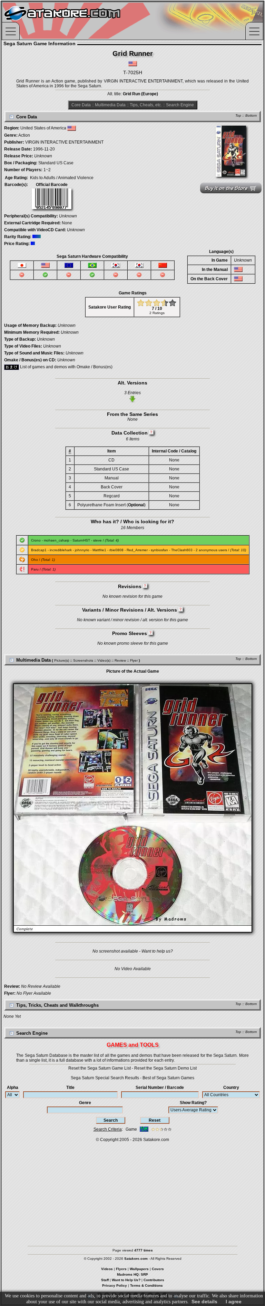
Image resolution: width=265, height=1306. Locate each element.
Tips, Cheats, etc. (146, 105)
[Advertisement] (132, 1190)
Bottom (251, 115)
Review (120, 660)
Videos (107, 1269)
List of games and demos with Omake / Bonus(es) (65, 366)
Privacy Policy (114, 1285)
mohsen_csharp (56, 540)
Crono (36, 540)
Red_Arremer (137, 550)
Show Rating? (193, 1102)
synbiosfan (159, 550)
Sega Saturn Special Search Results (105, 1077)
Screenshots (83, 660)
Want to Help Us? (126, 1280)
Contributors (154, 1280)
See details (204, 1301)
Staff (105, 1280)
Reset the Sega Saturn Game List (99, 1068)
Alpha (12, 1087)
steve (97, 540)
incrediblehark (61, 550)
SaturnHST (81, 540)
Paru (35, 569)
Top (238, 115)
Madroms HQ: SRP (132, 1274)
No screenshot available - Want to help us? (132, 951)
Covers (158, 1269)
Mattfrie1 (99, 550)
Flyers (121, 1269)
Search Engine (180, 105)
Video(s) (103, 660)
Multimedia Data (110, 105)
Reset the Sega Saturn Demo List (165, 1068)
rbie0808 (116, 550)
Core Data (81, 105)
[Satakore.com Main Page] (78, 21)
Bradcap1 (39, 550)
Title (70, 1087)
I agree (234, 1301)
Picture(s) (61, 660)
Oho (34, 560)
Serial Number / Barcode (160, 1087)
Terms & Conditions (146, 1285)
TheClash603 (182, 550)
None (67, 223)
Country (231, 1087)
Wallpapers (139, 1269)
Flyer (134, 660)
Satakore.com (156, 1139)
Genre (85, 1102)
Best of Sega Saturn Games (168, 1077)
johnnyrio (82, 550)
